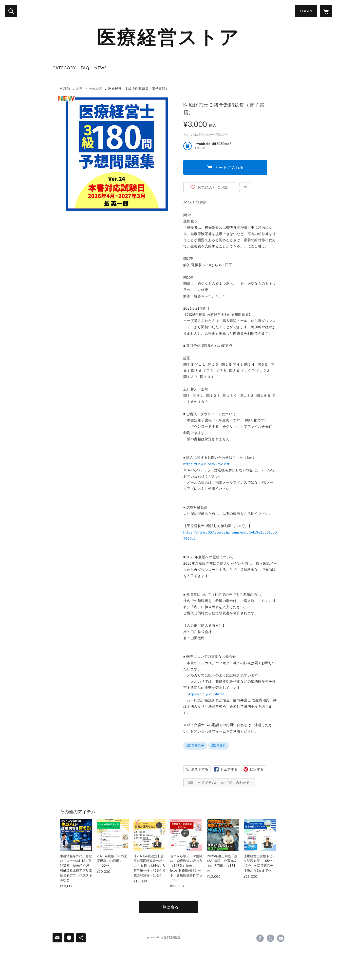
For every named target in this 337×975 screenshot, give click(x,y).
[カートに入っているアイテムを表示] (326, 11)
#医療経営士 (195, 746)
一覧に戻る (168, 907)
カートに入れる (229, 167)
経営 (79, 88)
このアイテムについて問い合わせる (222, 782)
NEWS (100, 67)
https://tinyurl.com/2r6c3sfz (206, 464)
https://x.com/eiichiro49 (270, 938)
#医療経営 (218, 746)
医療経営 (95, 88)
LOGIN (306, 11)
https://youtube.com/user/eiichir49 (280, 938)
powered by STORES (164, 937)
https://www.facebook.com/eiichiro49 (260, 938)
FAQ (85, 67)
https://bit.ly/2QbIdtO (205, 694)
